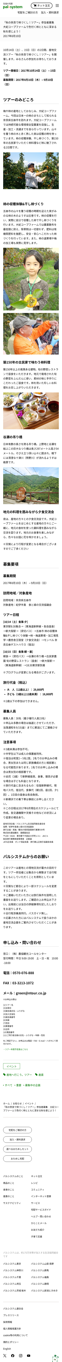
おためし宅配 (17, 1159)
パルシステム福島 (40, 1277)
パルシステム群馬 (40, 1270)
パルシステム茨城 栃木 (14, 1290)
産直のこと (8, 1196)
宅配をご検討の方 (27, 12)
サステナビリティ (12, 1203)
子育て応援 (36, 1236)
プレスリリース (11, 1315)
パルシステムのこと (13, 1176)
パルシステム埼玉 (12, 1284)
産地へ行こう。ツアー (19, 1075)
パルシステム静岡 (40, 1284)
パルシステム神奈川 (13, 1270)
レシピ (34, 1183)
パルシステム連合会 (13, 1308)
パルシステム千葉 (12, 1277)
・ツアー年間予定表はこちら (15, 1049)
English (7, 1349)
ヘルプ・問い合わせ (41, 1216)
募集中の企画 (32, 1085)
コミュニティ (37, 1190)
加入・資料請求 (50, 12)
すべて (8, 1085)
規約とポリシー (11, 1342)
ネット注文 (43, 5)
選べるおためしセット (17, 1149)
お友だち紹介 (37, 1230)
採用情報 (7, 1322)
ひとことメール (39, 1223)
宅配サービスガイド (41, 1210)
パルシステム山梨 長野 (42, 1264)
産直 (41, 1075)
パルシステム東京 (12, 1264)
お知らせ (17, 1103)
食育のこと (8, 1190)
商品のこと (8, 1183)
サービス (35, 1203)
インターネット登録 (41, 1196)
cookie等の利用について (15, 1335)
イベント (12, 1066)
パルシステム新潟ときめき (44, 1290)
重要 (18, 1085)
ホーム (6, 1103)
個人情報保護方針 (12, 1329)
